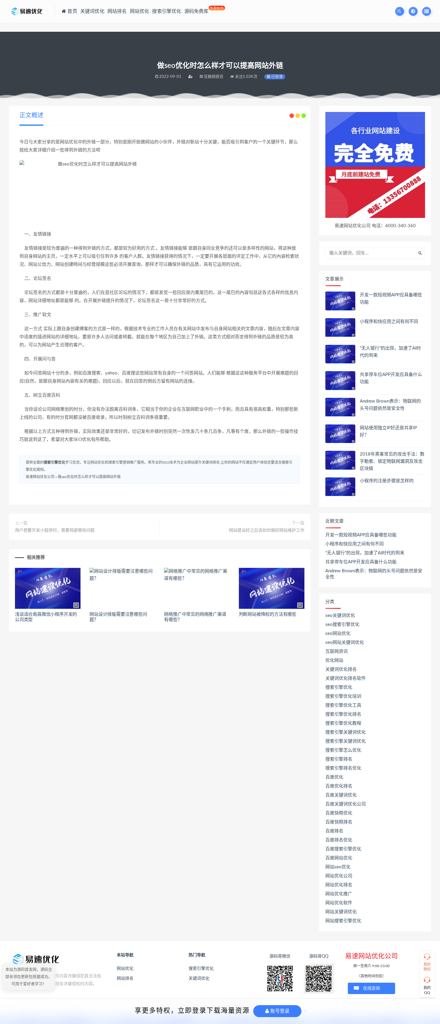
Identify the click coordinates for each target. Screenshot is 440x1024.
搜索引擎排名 (338, 759)
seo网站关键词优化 (344, 642)
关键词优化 (199, 978)
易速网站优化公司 (40, 477)
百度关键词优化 (341, 795)
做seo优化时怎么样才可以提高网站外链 (89, 477)
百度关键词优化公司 (345, 804)
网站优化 (125, 969)
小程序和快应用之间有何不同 (389, 321)
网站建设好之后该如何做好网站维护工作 (266, 530)
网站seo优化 (338, 867)
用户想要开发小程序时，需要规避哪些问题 (55, 530)
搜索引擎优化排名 (343, 714)
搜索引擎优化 (54, 462)
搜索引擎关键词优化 (345, 732)
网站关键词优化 (341, 912)
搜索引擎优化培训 (343, 696)
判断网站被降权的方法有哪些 (267, 614)
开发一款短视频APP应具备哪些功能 (361, 535)
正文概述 (31, 116)
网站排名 (125, 978)
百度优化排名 (338, 786)
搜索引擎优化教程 (343, 723)
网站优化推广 (338, 894)
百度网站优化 (338, 858)
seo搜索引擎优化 (342, 624)
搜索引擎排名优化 (343, 768)
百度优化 (334, 777)
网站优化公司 (338, 876)
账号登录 (279, 1011)
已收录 (276, 77)
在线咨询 (371, 988)
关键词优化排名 (341, 669)
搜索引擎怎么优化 (343, 750)
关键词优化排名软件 (345, 678)
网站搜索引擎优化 (343, 921)
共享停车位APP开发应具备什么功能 (361, 562)
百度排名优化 (338, 840)
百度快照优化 (338, 813)
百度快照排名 (338, 822)
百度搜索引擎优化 (343, 849)
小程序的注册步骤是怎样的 (387, 481)
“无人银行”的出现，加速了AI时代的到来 (364, 553)
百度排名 (334, 831)
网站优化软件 (338, 903)
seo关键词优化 (340, 615)
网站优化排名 (338, 885)
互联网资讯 (336, 651)
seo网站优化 (338, 633)
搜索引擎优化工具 (343, 705)
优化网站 (334, 660)
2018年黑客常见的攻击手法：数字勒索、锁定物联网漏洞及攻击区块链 (392, 461)
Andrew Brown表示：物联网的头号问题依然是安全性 (373, 574)
